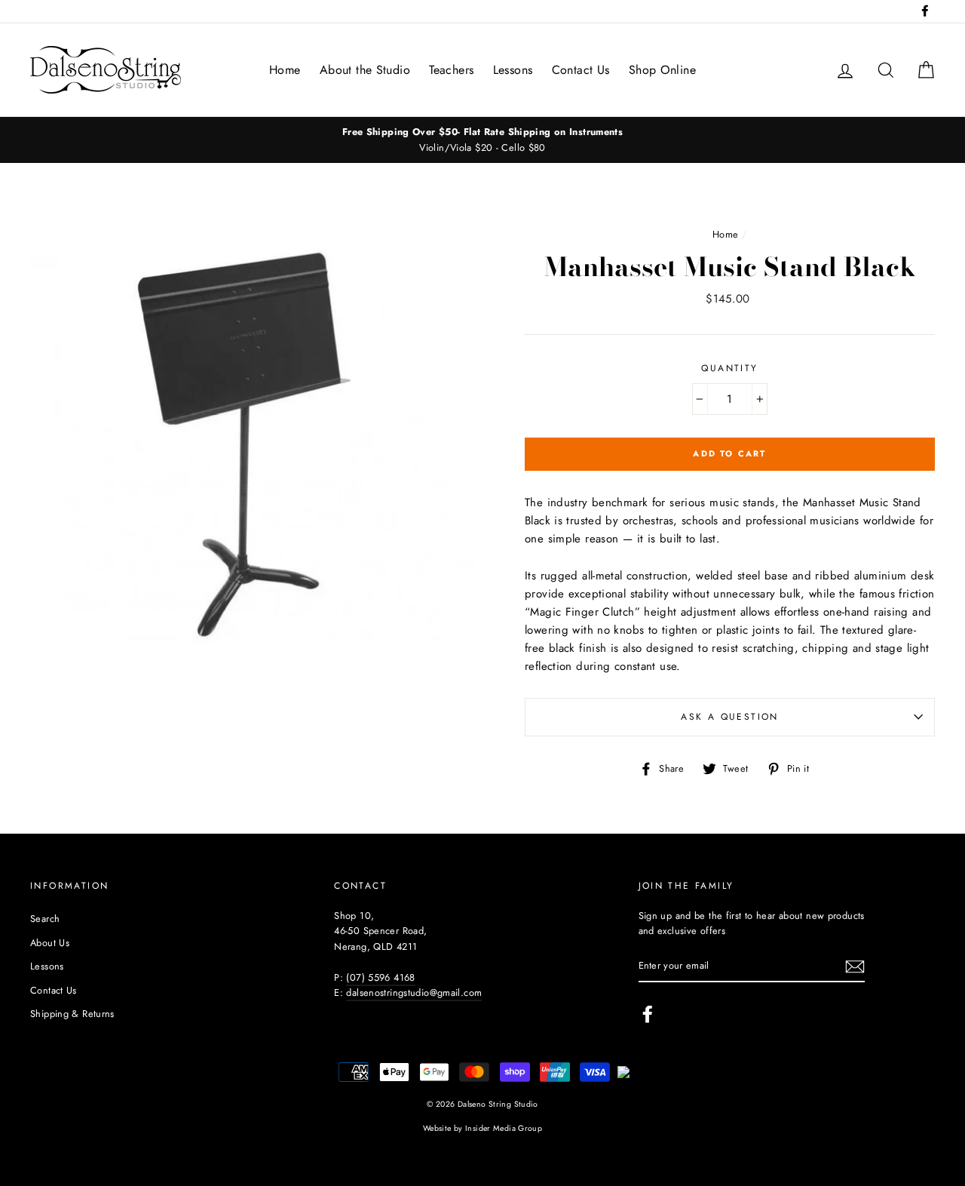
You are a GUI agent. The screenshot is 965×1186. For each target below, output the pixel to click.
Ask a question (730, 717)
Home (285, 69)
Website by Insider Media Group (482, 1128)
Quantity (729, 368)
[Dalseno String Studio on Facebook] (648, 1014)
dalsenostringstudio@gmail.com (414, 992)
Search (45, 918)
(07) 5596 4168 (380, 977)
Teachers (451, 69)
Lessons (513, 69)
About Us (49, 943)
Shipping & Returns (72, 1013)
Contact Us (581, 69)
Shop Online (662, 69)
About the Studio (365, 69)
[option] (482, 139)
